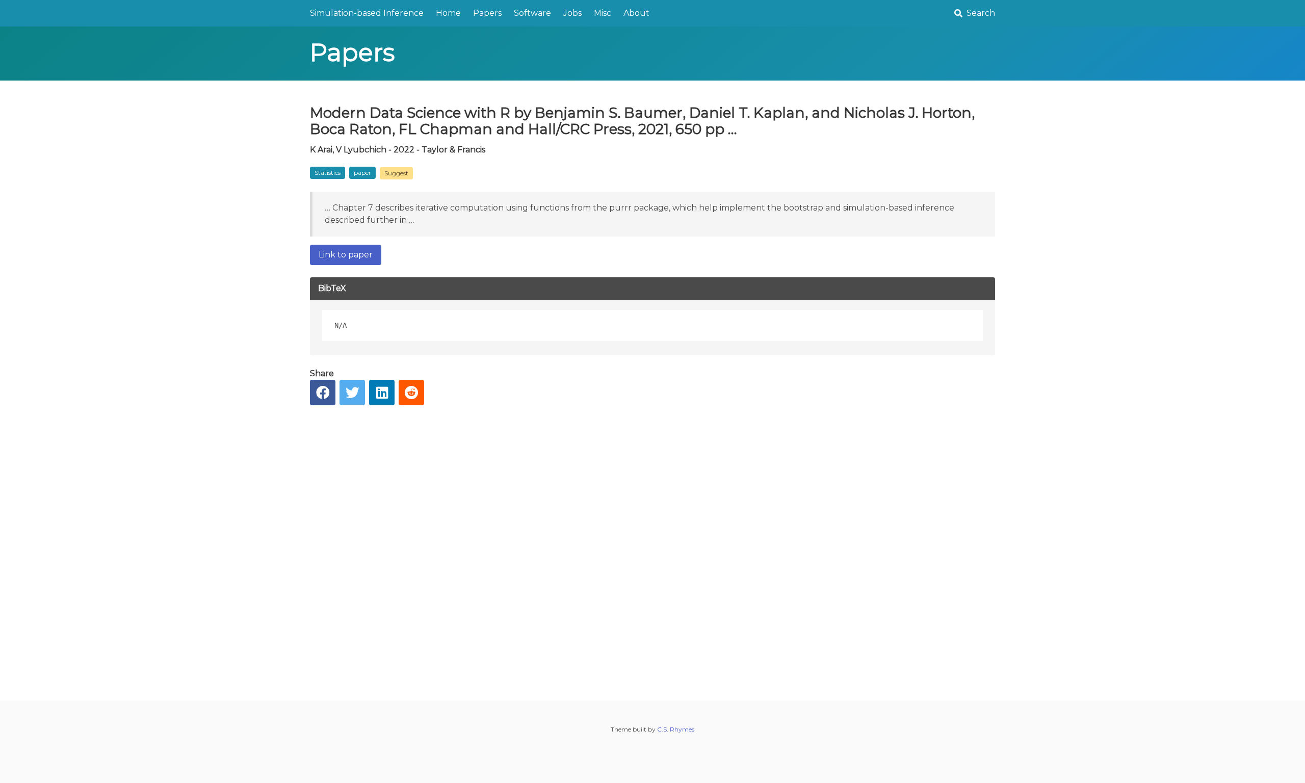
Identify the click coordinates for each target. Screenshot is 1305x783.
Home (448, 13)
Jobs (572, 13)
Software (532, 13)
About (636, 13)
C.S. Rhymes (675, 729)
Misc (602, 13)
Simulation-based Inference (367, 13)
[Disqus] (652, 544)
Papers (487, 13)
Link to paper (346, 254)
